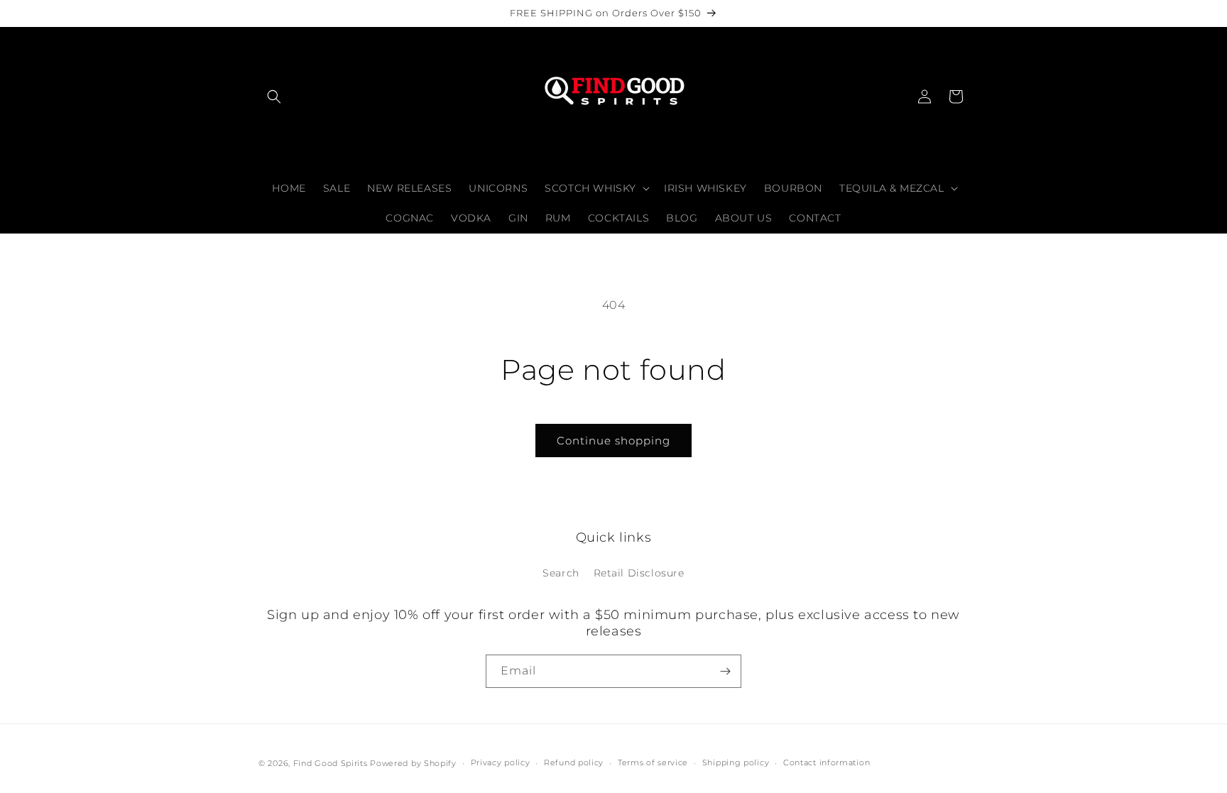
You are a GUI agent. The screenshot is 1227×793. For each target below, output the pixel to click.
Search (560, 573)
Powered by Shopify (413, 763)
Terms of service (653, 762)
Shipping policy (736, 762)
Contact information (826, 762)
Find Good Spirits (332, 763)
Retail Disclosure (639, 573)
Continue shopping (613, 440)
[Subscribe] (725, 671)
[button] (274, 96)
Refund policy (574, 762)
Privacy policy (500, 762)
